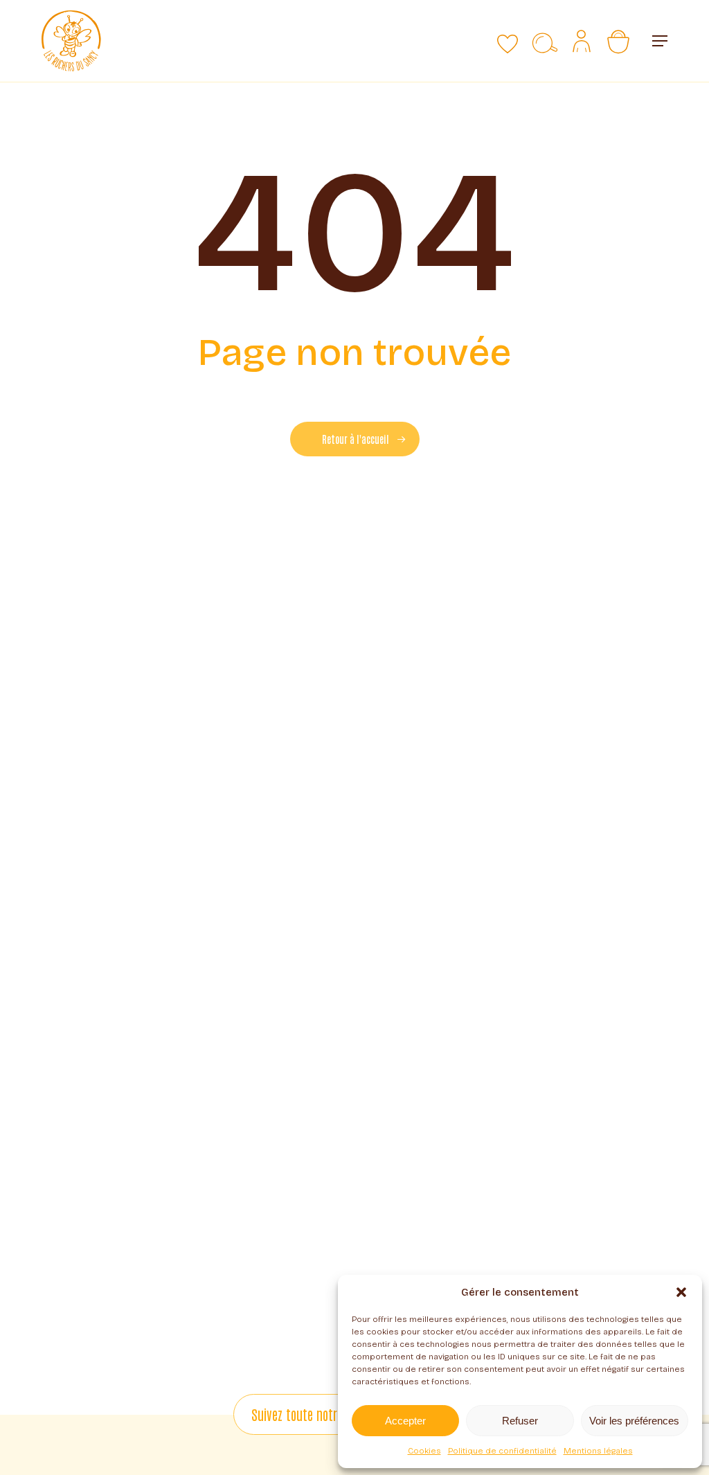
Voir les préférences (634, 1421)
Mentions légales (598, 1451)
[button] (681, 1292)
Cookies (424, 1451)
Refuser (520, 1421)
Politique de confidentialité (502, 1451)
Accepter (405, 1421)
